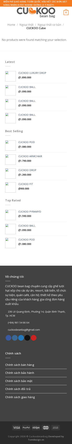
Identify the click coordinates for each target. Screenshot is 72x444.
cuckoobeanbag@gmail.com (24, 329)
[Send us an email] (27, 338)
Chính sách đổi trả (18, 389)
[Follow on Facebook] (8, 338)
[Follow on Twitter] (21, 338)
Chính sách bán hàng (19, 365)
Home (11, 25)
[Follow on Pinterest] (34, 338)
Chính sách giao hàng (20, 397)
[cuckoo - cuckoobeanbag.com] (36, 13)
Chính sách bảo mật (19, 381)
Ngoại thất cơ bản (49, 25)
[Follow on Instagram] (15, 338)
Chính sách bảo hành (19, 373)
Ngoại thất (26, 25)
